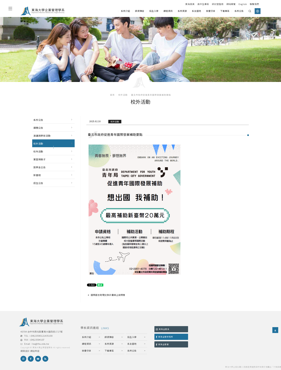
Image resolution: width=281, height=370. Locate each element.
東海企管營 (163, 344)
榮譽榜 (37, 175)
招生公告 (38, 183)
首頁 (112, 95)
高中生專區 (203, 4)
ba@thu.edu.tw (40, 344)
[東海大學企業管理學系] (42, 11)
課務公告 (38, 127)
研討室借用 (217, 4)
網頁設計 (25, 351)
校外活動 (123, 95)
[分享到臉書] (31, 359)
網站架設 (35, 351)
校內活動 (38, 151)
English (243, 4)
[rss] (45, 359)
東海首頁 (190, 4)
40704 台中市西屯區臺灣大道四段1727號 (41, 331)
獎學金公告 (39, 167)
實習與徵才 (39, 159)
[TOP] (275, 330)
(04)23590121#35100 (42, 336)
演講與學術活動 (42, 135)
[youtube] (38, 359)
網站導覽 (231, 4)
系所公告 (38, 120)
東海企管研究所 (165, 336)
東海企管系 (164, 329)
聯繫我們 (254, 4)
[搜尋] (250, 11)
